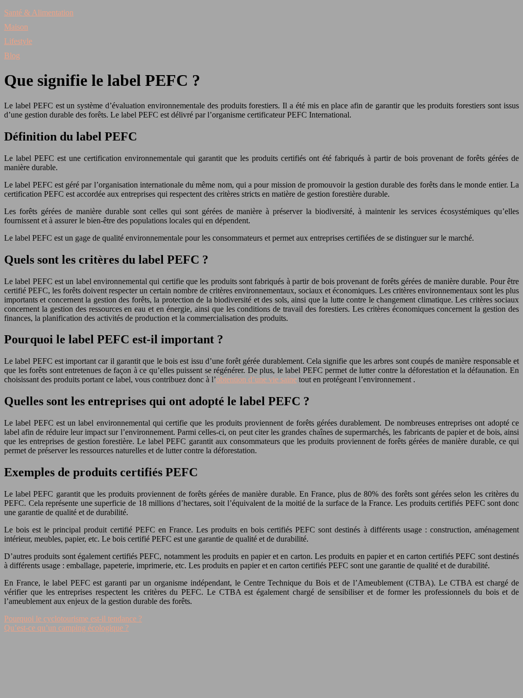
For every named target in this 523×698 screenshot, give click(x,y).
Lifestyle (18, 41)
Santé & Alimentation (39, 12)
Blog (12, 55)
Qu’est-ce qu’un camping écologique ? (66, 627)
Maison (16, 26)
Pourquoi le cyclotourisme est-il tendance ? (73, 618)
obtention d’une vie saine (256, 379)
